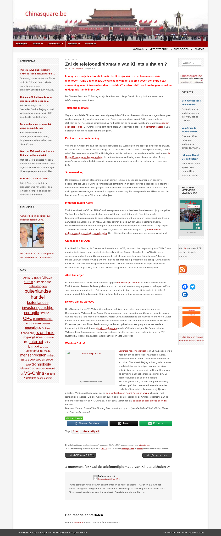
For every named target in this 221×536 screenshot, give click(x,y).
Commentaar (54, 43)
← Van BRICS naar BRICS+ (80, 455)
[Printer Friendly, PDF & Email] (74, 418)
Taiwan (27, 365)
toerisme (40, 368)
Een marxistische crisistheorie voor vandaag (191, 103)
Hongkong (28, 337)
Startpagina (21, 43)
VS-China (34, 373)
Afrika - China (30, 277)
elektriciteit (46, 324)
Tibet (32, 368)
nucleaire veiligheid (90, 431)
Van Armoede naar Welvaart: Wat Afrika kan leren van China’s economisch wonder (190, 130)
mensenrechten (33, 355)
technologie (41, 364)
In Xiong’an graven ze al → (157, 455)
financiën (27, 333)
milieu (51, 355)
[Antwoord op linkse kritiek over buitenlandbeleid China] (32, 235)
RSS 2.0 (104, 449)
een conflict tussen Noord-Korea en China (127, 393)
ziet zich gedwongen (106, 328)
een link (140, 449)
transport (50, 368)
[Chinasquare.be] (110, 20)
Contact (199, 49)
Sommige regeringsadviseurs (134, 351)
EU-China (46, 328)
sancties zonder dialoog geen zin (150, 400)
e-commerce (43, 319)
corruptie (31, 312)
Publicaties (90, 43)
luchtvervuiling (34, 350)
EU (39, 327)
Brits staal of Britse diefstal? (36, 178)
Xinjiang (50, 373)
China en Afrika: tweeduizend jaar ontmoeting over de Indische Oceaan (36, 99)
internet (36, 341)
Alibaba (47, 277)
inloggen (78, 522)
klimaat (33, 346)
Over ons (138, 49)
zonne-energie (44, 378)
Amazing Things (30, 532)
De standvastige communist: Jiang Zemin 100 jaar (36, 126)
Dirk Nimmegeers (75, 68)
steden (50, 359)
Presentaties (181, 49)
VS (22, 374)
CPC (28, 318)
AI (40, 277)
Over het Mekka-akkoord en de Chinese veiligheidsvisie (37, 153)
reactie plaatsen (128, 449)
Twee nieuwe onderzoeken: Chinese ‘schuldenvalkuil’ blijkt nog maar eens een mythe (37, 72)
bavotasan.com (197, 532)
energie (31, 327)
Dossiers (72, 43)
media (47, 351)
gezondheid (44, 332)
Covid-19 (45, 313)
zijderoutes (30, 377)
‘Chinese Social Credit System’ (190, 157)
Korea (75, 431)
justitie (47, 342)
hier (185, 248)
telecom (24, 368)
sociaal (24, 360)
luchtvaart (44, 347)
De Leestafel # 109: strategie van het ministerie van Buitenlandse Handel (37, 255)
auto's (28, 282)
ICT (26, 342)
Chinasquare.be (61, 532)
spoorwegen (36, 359)
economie (33, 323)
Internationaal (73, 60)
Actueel (36, 43)
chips (49, 308)
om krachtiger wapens (129, 282)
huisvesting (49, 337)
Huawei (38, 337)
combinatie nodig (154, 126)
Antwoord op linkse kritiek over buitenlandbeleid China (35, 217)
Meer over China (159, 49)
